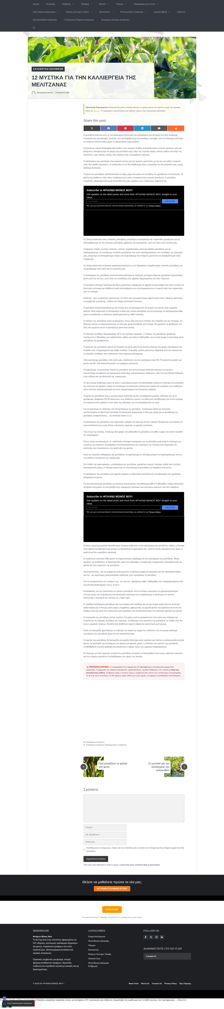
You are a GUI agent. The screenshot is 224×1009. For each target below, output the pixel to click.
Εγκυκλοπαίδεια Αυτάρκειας (45, 20)
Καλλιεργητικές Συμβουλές (131, 12)
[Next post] (184, 767)
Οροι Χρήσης (185, 983)
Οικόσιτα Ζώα (94, 958)
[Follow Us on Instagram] (156, 937)
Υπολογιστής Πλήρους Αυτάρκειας (79, 20)
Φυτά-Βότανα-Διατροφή (98, 941)
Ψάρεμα (119, 4)
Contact (155, 983)
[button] (33, 28)
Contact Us (151, 956)
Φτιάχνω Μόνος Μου (42, 936)
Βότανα (102, 4)
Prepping (85, 4)
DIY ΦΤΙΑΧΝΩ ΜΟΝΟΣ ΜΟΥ (51, 983)
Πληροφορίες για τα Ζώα (144, 4)
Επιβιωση (66, 4)
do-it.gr (96, 111)
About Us (181, 12)
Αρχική (36, 4)
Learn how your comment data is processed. (140, 865)
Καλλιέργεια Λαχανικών (48, 69)
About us (145, 983)
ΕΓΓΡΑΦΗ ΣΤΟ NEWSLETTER (112, 889)
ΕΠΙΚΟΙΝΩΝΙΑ (112, 909)
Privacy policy (170, 983)
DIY (34, 943)
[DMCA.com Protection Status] (6, 1007)
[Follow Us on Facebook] (146, 937)
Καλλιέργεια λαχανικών (95, 745)
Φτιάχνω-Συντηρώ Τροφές (77, 12)
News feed (133, 983)
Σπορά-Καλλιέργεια (96, 936)
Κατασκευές (104, 12)
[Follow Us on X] (151, 937)
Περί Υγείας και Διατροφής (44, 12)
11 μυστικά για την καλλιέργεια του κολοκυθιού (158, 767)
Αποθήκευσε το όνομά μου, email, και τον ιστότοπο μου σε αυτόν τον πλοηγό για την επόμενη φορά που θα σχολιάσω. (135, 849)
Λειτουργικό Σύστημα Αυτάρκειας (115, 20)
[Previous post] (83, 767)
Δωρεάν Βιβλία (160, 12)
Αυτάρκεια (50, 4)
